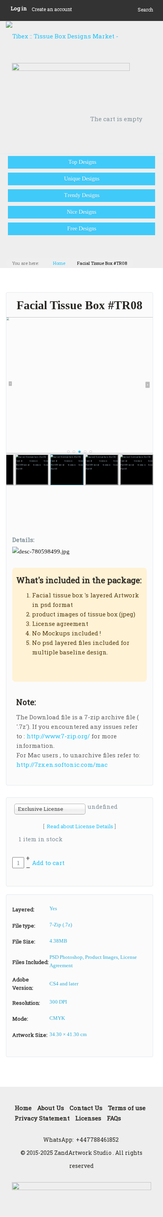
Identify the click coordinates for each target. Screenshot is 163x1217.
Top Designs (81, 162)
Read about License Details (80, 826)
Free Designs (81, 229)
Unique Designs (81, 179)
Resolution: (26, 1002)
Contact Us (86, 1107)
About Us (50, 1107)
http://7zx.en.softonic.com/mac (62, 764)
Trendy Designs (81, 195)
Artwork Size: (29, 1034)
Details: (23, 540)
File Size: (23, 941)
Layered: (23, 909)
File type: (23, 925)
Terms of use (127, 1107)
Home (59, 263)
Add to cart (48, 863)
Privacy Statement (42, 1118)
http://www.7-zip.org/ (58, 736)
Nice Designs (81, 212)
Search (145, 9)
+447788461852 (97, 1139)
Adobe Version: (22, 983)
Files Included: (30, 962)
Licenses (88, 1118)
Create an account (52, 9)
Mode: (20, 1018)
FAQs (114, 1118)
